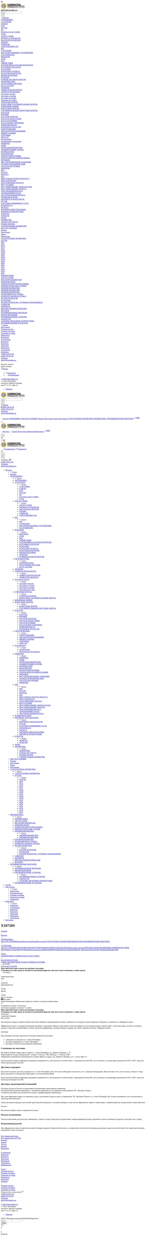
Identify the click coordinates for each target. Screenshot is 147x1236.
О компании (6, 1153)
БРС (21, 522)
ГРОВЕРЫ (44, 948)
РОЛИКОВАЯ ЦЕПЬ (62, 950)
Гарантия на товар (8, 1175)
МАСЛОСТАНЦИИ (9, 941)
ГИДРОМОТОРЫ (26, 563)
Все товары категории (9, 1136)
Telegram (4, 358)
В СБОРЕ (8, 962)
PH (19, 956)
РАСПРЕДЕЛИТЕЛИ (27, 850)
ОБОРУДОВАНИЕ (26, 635)
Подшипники (24, 650)
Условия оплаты (7, 1171)
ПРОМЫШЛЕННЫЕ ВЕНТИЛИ (28, 868)
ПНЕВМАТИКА (21, 819)
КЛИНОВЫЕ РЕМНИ (110, 948)
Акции (3, 1142)
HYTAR (22, 780)
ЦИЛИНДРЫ (24, 751)
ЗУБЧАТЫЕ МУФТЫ (27, 596)
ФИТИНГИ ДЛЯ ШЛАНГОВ (31, 722)
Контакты (5, 1157)
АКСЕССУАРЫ (25, 505)
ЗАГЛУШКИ (40, 962)
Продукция (27, 941)
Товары (20, 941)
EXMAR (4, 956)
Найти (4, 1223)
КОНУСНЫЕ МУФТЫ (28, 606)
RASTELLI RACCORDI (29, 956)
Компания (14, 905)
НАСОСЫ (23, 614)
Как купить (14, 891)
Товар (34, 941)
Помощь (4, 1181)
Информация (6, 1165)
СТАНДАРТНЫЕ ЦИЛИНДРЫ (27, 773)
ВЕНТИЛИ (23, 534)
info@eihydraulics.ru (9, 10)
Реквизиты (5, 1161)
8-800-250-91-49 (7, 354)
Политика (5, 1179)
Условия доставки (8, 1173)
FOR (9, 956)
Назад (14, 472)
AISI (2, 962)
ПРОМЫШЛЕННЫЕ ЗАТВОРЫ (32, 877)
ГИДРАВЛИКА (21, 480)
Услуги (3, 1144)
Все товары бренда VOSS (11, 1138)
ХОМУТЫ (23, 740)
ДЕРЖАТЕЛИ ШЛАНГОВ (29, 575)
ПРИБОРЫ (23, 658)
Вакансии (5, 1155)
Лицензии (5, 1159)
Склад (3, 1169)
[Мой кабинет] (2, 438)
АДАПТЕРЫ (24, 487)
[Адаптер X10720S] (9, 966)
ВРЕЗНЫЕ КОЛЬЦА (20, 962)
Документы (5, 1163)
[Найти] (3, 15)
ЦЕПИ (105, 950)
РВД (21, 689)
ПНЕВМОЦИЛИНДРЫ (28, 835)
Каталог (13, 474)
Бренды (4, 1146)
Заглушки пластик (26, 584)
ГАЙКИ (32, 962)
